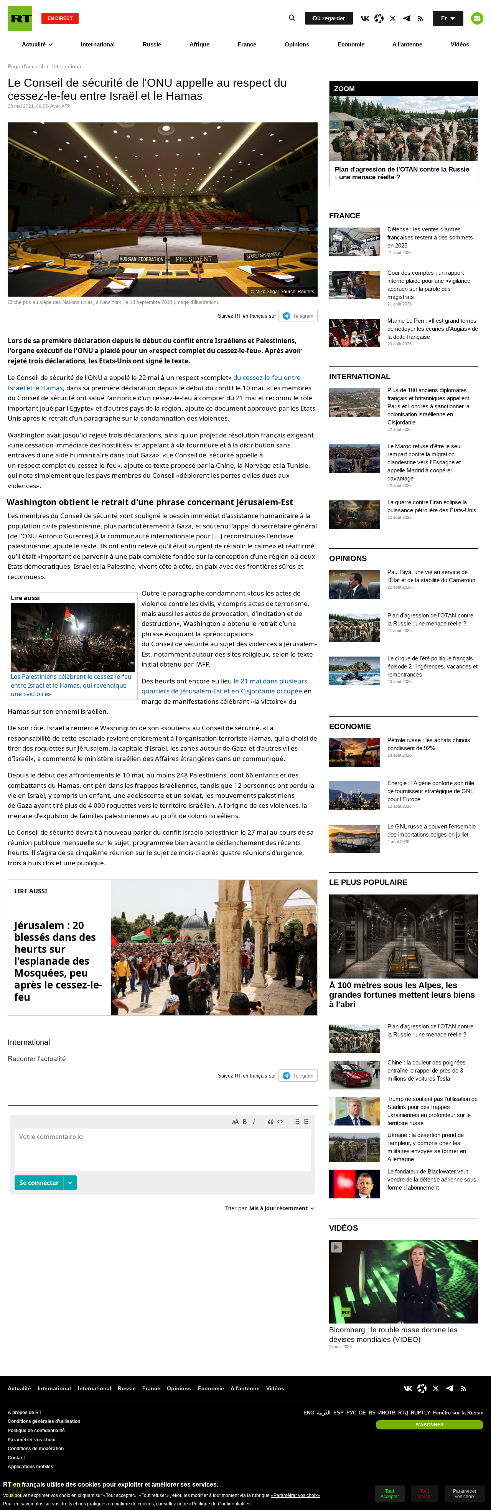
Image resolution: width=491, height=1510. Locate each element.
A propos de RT (24, 1412)
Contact (16, 1457)
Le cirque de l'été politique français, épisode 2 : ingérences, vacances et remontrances (432, 666)
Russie (152, 44)
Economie (351, 44)
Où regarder (329, 18)
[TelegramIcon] (406, 18)
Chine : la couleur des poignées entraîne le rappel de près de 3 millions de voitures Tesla (426, 1070)
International (98, 44)
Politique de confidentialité (36, 1430)
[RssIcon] (420, 18)
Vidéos (460, 44)
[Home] (20, 18)
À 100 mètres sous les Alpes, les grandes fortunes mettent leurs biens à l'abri (402, 994)
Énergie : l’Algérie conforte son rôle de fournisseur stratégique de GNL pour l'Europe (430, 791)
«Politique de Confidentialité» (220, 1504)
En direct (60, 18)
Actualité (34, 44)
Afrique (199, 44)
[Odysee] (379, 18)
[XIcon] (393, 18)
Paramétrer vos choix (31, 1439)
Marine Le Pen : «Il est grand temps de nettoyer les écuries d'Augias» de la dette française (432, 328)
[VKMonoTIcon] (365, 18)
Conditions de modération (36, 1448)
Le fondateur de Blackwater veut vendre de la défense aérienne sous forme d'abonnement (431, 1179)
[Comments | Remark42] (163, 1166)
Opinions (297, 44)
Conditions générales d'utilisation (44, 1421)
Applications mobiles (30, 1466)
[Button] (477, 18)
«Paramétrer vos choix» (295, 1495)
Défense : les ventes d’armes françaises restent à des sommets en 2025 (430, 237)
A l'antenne (407, 44)
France (247, 44)
